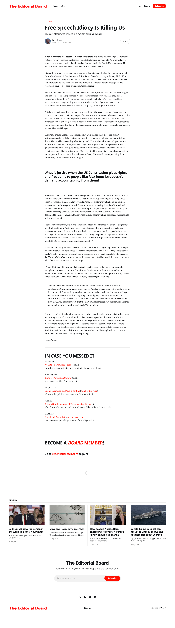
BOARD (75, 443)
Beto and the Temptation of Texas (60, 404)
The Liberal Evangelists (55, 417)
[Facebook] (85, 597)
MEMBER (93, 443)
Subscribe (159, 6)
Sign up (87, 608)
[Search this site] (140, 6)
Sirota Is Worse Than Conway (58, 378)
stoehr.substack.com (65, 454)
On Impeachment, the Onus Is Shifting (62, 391)
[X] (80, 597)
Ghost (163, 608)
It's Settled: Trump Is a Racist (58, 364)
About (63, 6)
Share (125, 41)
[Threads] (94, 597)
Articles (48, 22)
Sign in (147, 6)
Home (55, 6)
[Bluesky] (90, 597)
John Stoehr (57, 40)
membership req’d (89, 391)
